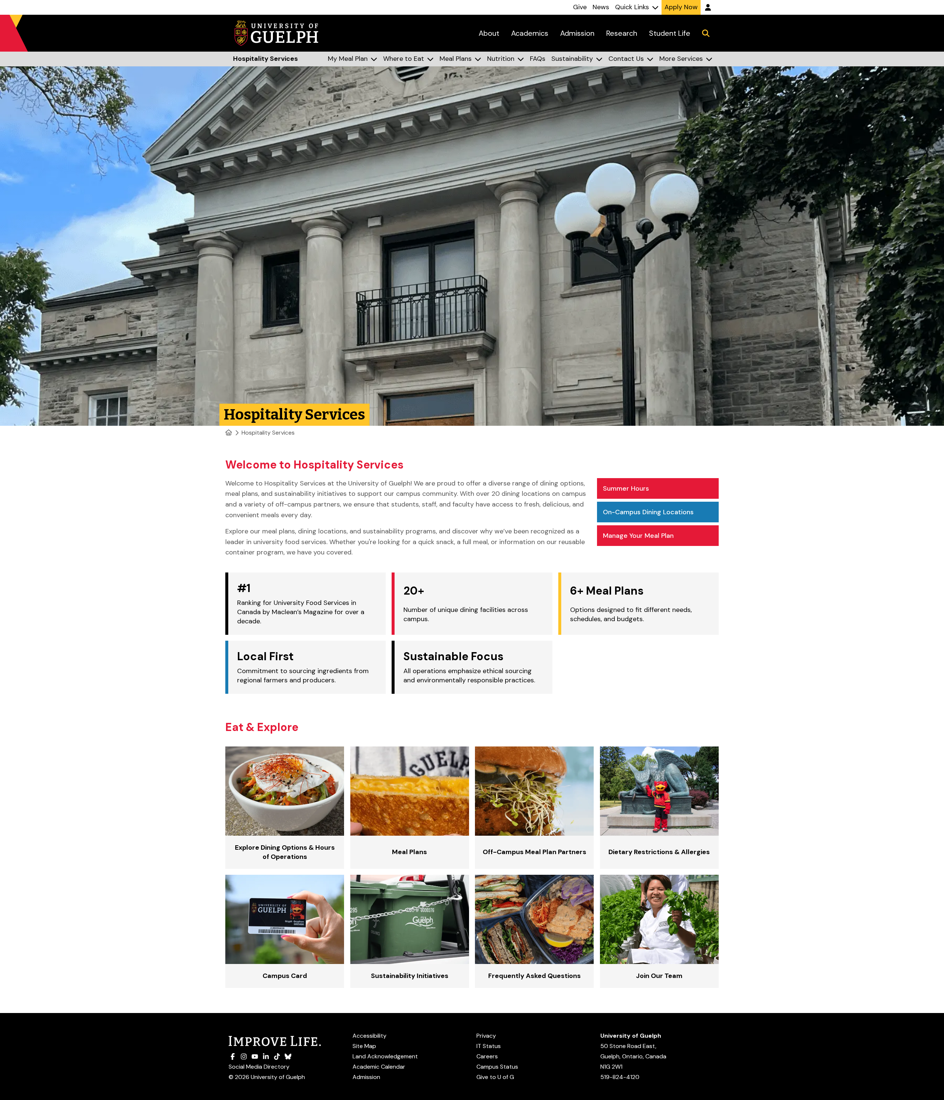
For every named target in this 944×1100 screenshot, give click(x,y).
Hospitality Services (268, 432)
